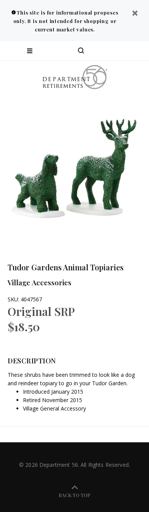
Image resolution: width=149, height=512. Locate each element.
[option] (74, 168)
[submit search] (112, 51)
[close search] (136, 51)
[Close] (134, 14)
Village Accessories (39, 282)
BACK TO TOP (75, 495)
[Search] (81, 51)
